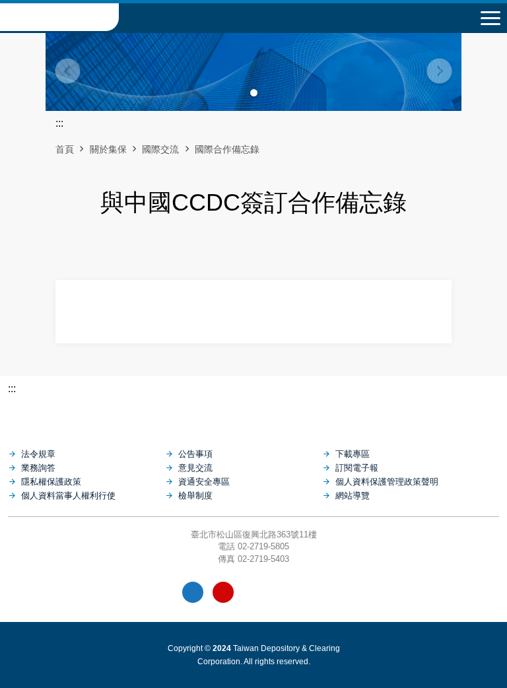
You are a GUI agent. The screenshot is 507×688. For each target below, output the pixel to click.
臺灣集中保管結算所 (59, 17)
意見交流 (195, 468)
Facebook (192, 592)
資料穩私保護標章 (284, 592)
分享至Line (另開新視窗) (265, 250)
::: (12, 388)
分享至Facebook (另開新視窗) (242, 250)
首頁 (64, 149)
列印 (220, 250)
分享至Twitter (287, 250)
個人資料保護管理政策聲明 (386, 482)
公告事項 (195, 454)
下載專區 (352, 454)
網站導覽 (352, 495)
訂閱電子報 (356, 468)
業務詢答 (38, 468)
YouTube (223, 592)
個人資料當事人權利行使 (68, 495)
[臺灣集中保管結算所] (253, 415)
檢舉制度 (195, 495)
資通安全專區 (204, 482)
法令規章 (38, 454)
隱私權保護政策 (51, 482)
